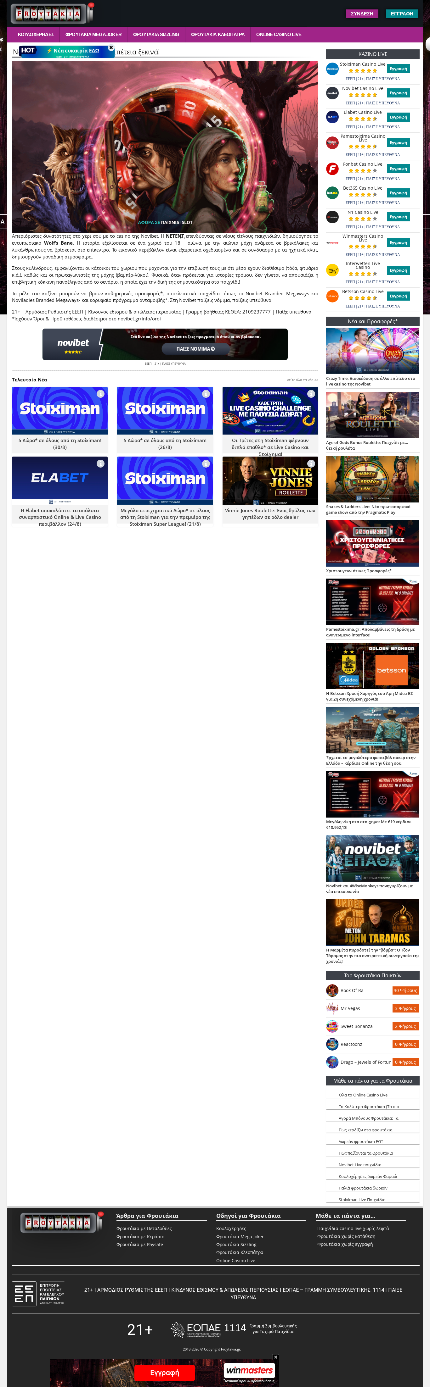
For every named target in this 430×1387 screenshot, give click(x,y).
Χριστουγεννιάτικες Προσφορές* (359, 571)
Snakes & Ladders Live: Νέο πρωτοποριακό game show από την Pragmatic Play (368, 509)
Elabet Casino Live (363, 112)
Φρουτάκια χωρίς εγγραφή (345, 1244)
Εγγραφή (398, 68)
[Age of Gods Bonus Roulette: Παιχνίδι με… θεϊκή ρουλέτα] (373, 416)
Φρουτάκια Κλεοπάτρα (218, 34)
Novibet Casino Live (362, 88)
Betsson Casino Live (363, 291)
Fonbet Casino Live (362, 164)
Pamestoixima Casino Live (363, 138)
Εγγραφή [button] (402, 13)
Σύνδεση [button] (362, 13)
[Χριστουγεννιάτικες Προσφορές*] (373, 544)
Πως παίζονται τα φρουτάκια (366, 1153)
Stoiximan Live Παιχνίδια (362, 1199)
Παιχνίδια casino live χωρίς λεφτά (353, 1228)
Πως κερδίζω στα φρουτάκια (366, 1130)
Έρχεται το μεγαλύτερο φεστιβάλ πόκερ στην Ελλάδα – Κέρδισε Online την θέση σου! (371, 760)
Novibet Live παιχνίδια (360, 1165)
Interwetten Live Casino (363, 265)
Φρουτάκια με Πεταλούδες (144, 1228)
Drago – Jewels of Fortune (366, 1062)
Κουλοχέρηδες (36, 34)
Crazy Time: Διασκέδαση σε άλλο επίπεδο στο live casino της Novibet (370, 381)
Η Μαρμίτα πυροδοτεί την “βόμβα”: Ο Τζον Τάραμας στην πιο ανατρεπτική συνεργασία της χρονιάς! (372, 955)
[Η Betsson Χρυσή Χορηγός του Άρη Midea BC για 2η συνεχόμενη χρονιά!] (373, 667)
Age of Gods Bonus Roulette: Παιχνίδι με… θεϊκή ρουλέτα (367, 445)
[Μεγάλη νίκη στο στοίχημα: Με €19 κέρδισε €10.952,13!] (373, 795)
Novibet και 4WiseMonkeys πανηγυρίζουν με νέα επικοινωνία (369, 888)
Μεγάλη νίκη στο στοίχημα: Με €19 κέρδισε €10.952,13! (368, 824)
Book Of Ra (352, 990)
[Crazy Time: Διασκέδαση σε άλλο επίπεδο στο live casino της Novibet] (373, 351)
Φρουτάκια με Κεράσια (140, 1237)
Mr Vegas (350, 1008)
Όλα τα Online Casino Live (363, 1095)
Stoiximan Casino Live (363, 64)
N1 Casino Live (363, 212)
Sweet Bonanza (357, 1026)
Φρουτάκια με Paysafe (139, 1244)
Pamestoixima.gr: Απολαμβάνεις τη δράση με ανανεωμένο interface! (370, 632)
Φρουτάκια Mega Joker (93, 34)
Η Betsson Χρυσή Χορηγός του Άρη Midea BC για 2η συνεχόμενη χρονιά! (369, 696)
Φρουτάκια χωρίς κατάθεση (346, 1236)
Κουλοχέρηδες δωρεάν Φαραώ (368, 1176)
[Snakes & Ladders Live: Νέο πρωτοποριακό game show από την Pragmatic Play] (373, 480)
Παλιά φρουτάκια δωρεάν (363, 1188)
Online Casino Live (278, 34)
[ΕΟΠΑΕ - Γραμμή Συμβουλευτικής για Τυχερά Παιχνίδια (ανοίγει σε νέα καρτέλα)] (234, 1330)
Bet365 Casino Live (362, 188)
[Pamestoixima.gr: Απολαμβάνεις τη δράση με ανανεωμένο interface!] (373, 602)
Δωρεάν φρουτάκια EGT (361, 1141)
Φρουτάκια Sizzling (156, 34)
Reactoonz (351, 1044)
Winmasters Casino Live (362, 238)
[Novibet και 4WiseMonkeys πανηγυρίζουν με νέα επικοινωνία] (373, 859)
